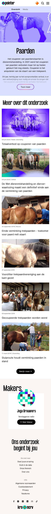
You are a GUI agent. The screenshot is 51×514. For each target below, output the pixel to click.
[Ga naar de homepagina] (8, 3)
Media (25, 9)
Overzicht (15, 9)
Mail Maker (27, 422)
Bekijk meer (24, 371)
